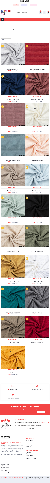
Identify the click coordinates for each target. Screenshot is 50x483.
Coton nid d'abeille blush (12, 130)
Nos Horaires (3, 465)
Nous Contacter (29, 440)
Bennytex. (11, 477)
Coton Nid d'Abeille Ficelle (13, 190)
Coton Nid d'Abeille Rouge (37, 342)
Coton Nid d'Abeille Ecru (37, 130)
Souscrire (41, 412)
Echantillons (28, 457)
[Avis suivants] (48, 422)
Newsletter (33, 5)
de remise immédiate (13, 389)
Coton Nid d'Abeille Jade (12, 221)
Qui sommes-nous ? (5, 464)
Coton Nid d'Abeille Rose (37, 160)
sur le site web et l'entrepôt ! (13, 398)
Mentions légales (30, 445)
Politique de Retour (5, 470)
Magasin (24, 5)
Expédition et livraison (5, 469)
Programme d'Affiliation (31, 458)
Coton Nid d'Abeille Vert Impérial (12, 312)
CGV (27, 443)
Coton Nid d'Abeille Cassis (37, 99)
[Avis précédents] (13, 422)
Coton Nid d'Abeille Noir (37, 221)
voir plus (44, 422)
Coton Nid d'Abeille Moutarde (12, 373)
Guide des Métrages (5, 472)
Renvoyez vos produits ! (37, 389)
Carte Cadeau (29, 453)
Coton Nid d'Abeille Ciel (37, 190)
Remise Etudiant (29, 455)
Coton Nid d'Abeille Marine (13, 99)
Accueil (2, 29)
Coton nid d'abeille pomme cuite (37, 69)
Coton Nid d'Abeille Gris (37, 312)
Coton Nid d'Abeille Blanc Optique (37, 281)
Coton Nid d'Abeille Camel (13, 281)
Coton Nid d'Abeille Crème (13, 251)
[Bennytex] (25, 1)
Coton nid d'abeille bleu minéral (13, 160)
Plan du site (28, 446)
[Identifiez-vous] (44, 12)
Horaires (16, 5)
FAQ (27, 442)
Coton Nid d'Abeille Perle (12, 69)
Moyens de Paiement (5, 467)
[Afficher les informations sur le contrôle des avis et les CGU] (10, 425)
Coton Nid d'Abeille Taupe (13, 342)
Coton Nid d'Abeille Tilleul (37, 251)
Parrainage (28, 452)
